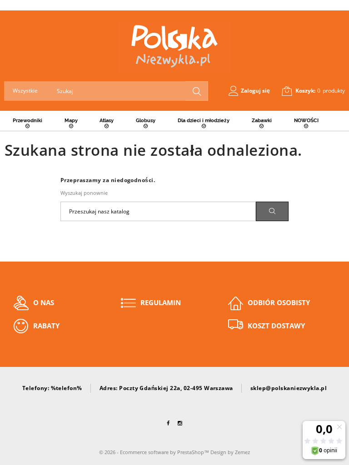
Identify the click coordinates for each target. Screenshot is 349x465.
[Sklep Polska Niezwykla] (174, 46)
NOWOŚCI (306, 121)
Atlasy (107, 121)
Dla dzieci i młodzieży (203, 121)
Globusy (145, 121)
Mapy (71, 121)
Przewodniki (27, 121)
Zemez (242, 452)
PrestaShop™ (193, 452)
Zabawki (262, 121)
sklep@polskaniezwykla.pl (288, 388)
